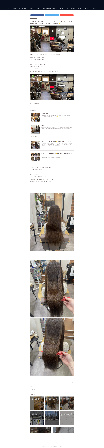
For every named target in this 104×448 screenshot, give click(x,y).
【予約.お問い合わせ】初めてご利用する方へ (19, 8)
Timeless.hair (73, 8)
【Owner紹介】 (31, 8)
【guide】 (38, 8)
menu (67, 8)
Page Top (52, 442)
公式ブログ (79, 8)
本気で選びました (87, 8)
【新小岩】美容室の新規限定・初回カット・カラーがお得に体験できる (53, 8)
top (8, 8)
